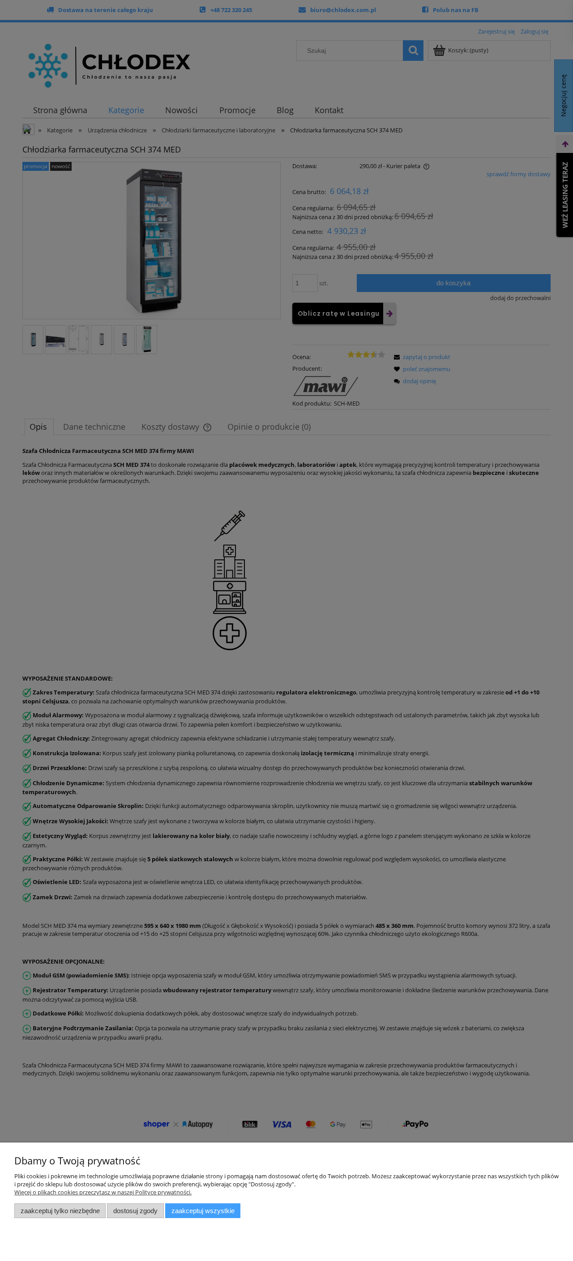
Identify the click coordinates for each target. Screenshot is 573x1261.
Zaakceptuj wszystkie (203, 1210)
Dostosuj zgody (135, 1210)
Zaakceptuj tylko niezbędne (60, 1210)
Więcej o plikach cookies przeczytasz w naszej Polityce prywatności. (103, 1192)
